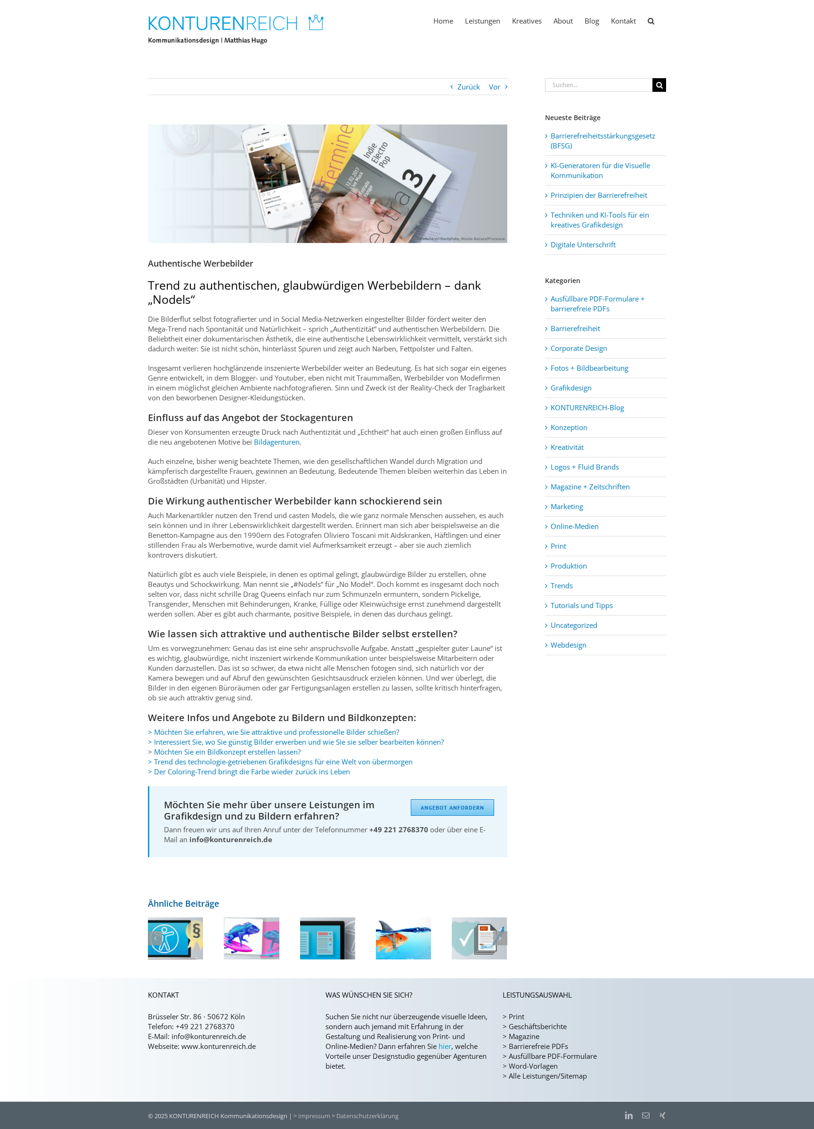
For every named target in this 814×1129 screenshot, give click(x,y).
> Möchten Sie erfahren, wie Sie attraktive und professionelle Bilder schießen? (273, 732)
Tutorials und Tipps (582, 605)
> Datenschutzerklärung (365, 1116)
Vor (494, 86)
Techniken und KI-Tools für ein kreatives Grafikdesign (600, 219)
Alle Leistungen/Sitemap (548, 1075)
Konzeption (569, 427)
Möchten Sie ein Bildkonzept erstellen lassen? (227, 751)
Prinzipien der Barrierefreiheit (599, 195)
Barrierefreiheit (575, 328)
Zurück (468, 86)
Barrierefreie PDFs (538, 1046)
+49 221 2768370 (205, 1026)
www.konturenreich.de (218, 1046)
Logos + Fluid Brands (585, 466)
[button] (651, 20)
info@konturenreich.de (208, 1036)
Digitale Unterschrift (583, 244)
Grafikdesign (571, 387)
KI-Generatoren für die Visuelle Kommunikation (600, 170)
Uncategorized (574, 625)
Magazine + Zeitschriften (590, 486)
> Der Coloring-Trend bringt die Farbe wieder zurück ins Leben (249, 771)
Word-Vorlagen (533, 1066)
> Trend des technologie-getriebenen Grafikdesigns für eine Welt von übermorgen (280, 761)
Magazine (524, 1036)
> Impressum (311, 1116)
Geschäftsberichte (538, 1026)
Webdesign (568, 645)
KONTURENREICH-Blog (587, 407)
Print (558, 546)
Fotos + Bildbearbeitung (589, 368)
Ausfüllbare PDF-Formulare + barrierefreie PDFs (598, 303)
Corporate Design (579, 348)
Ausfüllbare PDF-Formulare (553, 1056)
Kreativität (567, 447)
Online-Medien (575, 526)
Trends (562, 585)
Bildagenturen (277, 442)
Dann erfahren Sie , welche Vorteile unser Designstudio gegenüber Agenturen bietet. (406, 1056)
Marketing (567, 506)
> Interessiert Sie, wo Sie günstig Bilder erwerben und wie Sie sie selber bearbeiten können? (296, 742)
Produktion (569, 565)
